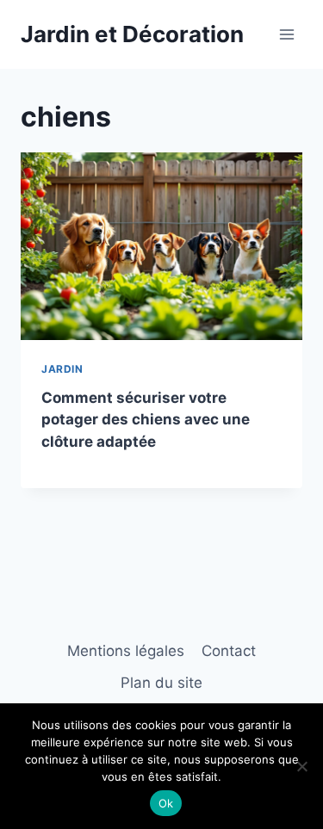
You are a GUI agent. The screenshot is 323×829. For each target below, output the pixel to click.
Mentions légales (125, 650)
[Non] (301, 766)
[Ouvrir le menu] (286, 34)
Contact (229, 650)
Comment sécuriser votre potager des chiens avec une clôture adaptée (145, 419)
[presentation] (161, 246)
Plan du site (161, 682)
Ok (166, 803)
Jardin (62, 368)
